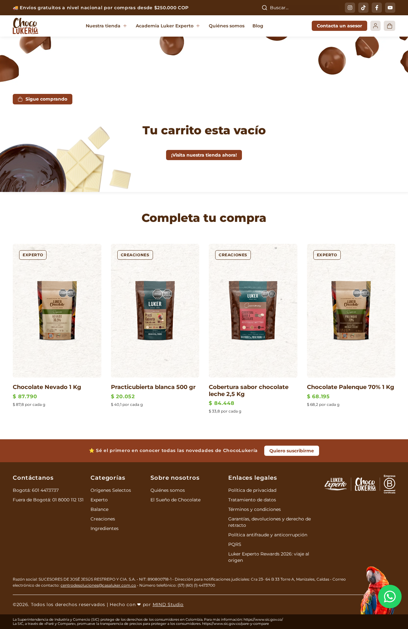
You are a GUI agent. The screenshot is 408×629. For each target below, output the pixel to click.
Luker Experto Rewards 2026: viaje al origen (268, 557)
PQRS (234, 544)
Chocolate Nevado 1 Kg (47, 387)
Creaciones (135, 254)
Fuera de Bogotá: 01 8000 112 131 (48, 500)
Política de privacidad (252, 490)
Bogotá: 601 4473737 (36, 490)
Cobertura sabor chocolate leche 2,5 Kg (248, 391)
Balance (99, 509)
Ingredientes (105, 528)
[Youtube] (390, 8)
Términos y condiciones (254, 509)
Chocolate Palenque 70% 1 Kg (350, 387)
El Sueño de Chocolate (175, 500)
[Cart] (389, 26)
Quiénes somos (167, 490)
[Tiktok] (363, 8)
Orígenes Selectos (111, 490)
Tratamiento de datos (252, 500)
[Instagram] (350, 8)
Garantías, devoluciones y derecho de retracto (269, 522)
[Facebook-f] (377, 8)
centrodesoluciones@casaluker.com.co (98, 585)
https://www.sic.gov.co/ (263, 619)
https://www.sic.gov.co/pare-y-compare (235, 623)
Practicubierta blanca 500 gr (153, 387)
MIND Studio (168, 604)
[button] (106, 26)
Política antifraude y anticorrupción (267, 535)
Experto (33, 254)
